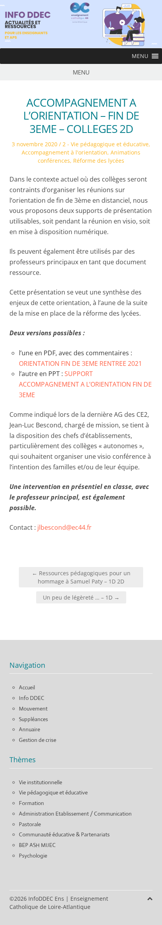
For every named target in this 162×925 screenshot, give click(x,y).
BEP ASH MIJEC (37, 845)
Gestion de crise (37, 739)
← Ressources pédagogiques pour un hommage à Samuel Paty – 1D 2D (81, 577)
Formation (31, 803)
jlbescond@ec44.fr (64, 527)
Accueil (27, 687)
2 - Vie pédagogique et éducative (106, 144)
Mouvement (33, 708)
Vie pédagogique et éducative (53, 792)
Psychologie (33, 855)
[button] (140, 56)
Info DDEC (31, 697)
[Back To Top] (150, 898)
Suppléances (33, 719)
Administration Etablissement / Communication (75, 813)
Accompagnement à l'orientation (64, 152)
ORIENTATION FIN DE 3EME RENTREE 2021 (80, 363)
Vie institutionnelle (40, 782)
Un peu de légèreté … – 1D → (81, 597)
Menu (81, 72)
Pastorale (30, 824)
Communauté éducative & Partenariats (64, 834)
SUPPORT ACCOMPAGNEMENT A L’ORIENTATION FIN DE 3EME (85, 384)
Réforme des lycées (98, 160)
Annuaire (29, 729)
